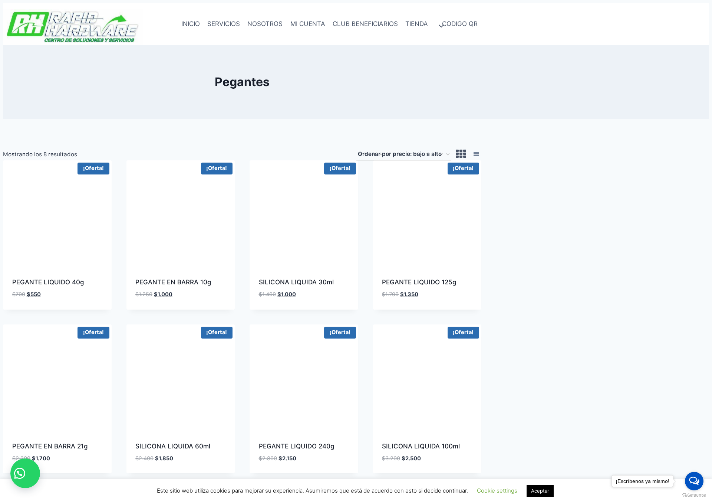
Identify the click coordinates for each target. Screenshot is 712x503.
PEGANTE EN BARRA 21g (50, 446)
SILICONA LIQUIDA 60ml (172, 446)
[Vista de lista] (476, 154)
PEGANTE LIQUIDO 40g (48, 282)
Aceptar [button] (540, 491)
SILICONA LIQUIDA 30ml (296, 282)
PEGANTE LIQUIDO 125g (419, 282)
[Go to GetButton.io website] (694, 495)
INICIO (190, 23)
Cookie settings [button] (497, 490)
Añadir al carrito (40, 306)
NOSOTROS (265, 23)
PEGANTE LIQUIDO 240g (296, 446)
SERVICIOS (223, 23)
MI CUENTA (307, 23)
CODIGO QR (460, 23)
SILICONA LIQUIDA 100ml (421, 446)
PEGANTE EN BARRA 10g (173, 282)
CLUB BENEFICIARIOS (365, 23)
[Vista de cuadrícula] (461, 154)
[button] (25, 473)
